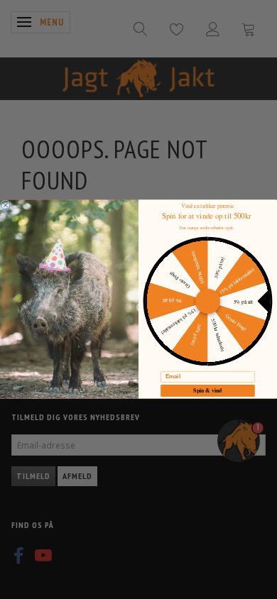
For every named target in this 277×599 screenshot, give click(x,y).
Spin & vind (207, 391)
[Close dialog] (5, 205)
